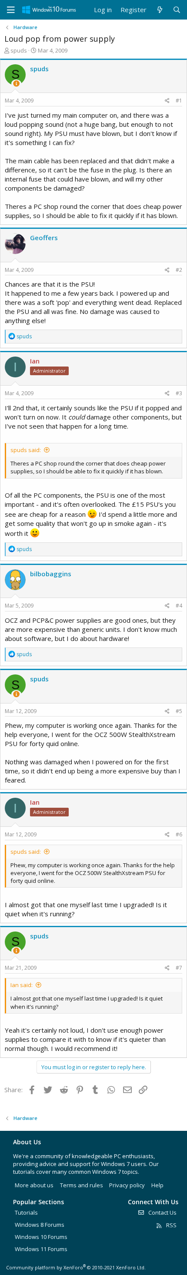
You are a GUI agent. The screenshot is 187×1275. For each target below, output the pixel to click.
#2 (179, 270)
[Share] (167, 101)
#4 (179, 605)
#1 (179, 100)
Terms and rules (81, 1185)
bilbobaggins (50, 573)
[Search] (176, 10)
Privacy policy (127, 1185)
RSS (171, 1225)
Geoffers (44, 237)
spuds (18, 50)
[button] (11, 10)
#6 (179, 834)
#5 (179, 711)
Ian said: (21, 985)
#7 (179, 967)
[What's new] (159, 10)
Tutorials (26, 1212)
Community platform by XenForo (76, 1267)
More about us (34, 1185)
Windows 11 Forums (41, 1249)
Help (157, 1185)
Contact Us (162, 1212)
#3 (179, 393)
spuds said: (25, 450)
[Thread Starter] (16, 83)
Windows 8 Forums (39, 1225)
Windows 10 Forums (41, 1237)
